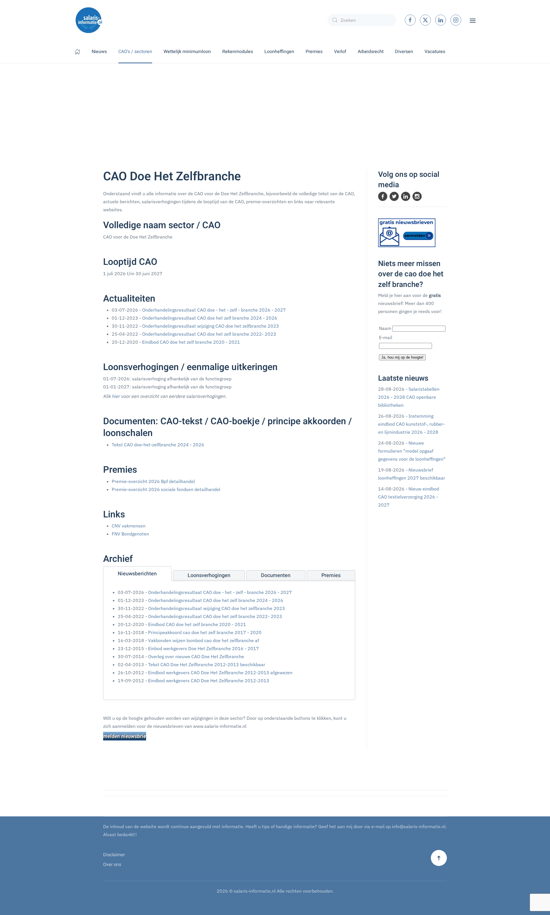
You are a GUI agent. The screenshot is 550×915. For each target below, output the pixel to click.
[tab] (137, 573)
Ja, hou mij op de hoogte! (402, 357)
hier (116, 396)
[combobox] (361, 20)
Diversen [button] (404, 51)
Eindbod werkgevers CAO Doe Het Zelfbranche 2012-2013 (208, 680)
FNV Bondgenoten (130, 534)
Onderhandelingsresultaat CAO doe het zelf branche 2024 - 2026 (209, 318)
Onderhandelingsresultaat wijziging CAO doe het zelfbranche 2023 (210, 326)
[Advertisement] (275, 106)
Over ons (112, 864)
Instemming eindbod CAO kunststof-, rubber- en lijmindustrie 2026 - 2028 (411, 424)
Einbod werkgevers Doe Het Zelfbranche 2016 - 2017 (203, 648)
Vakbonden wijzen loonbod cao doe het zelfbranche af (203, 640)
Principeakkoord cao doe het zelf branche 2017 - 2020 (205, 632)
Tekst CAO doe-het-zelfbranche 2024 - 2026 (158, 444)
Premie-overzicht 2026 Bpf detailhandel (153, 481)
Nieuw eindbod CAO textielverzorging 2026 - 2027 (408, 497)
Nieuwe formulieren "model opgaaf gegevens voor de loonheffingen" (411, 451)
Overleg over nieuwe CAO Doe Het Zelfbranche (196, 656)
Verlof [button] (340, 51)
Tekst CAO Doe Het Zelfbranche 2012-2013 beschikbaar (206, 664)
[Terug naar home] (88, 20)
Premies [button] (314, 51)
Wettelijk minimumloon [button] (187, 51)
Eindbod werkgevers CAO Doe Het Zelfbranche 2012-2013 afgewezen (220, 672)
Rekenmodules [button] (237, 51)
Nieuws (99, 51)
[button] (473, 20)
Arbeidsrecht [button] (371, 51)
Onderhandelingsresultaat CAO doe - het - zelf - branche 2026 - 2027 (214, 310)
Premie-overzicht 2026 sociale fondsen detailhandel (166, 489)
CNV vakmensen (129, 526)
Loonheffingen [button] (279, 51)
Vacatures (435, 51)
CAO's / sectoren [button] (135, 51)
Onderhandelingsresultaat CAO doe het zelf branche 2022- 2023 (209, 334)
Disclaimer (114, 854)
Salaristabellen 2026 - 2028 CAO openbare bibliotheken (408, 397)
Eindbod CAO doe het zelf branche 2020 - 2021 (191, 342)
